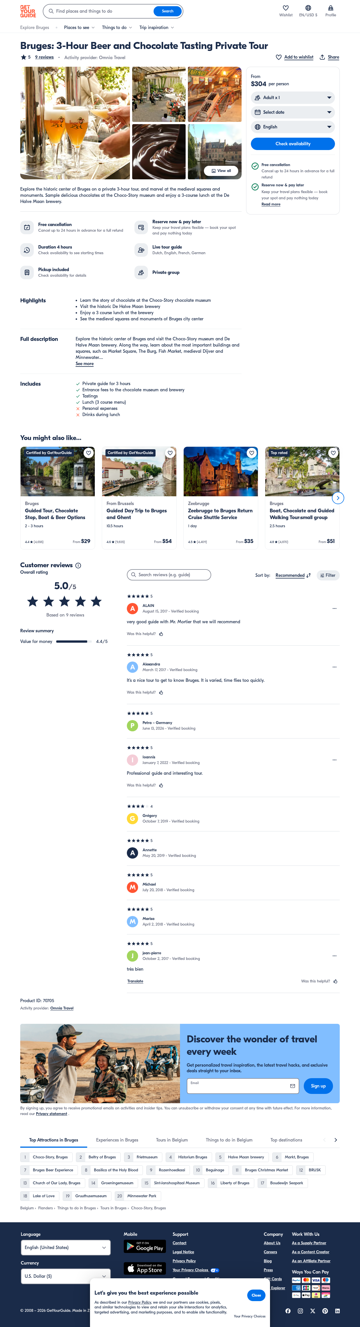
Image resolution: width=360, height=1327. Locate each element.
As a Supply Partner (309, 1243)
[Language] (308, 7)
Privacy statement (51, 1113)
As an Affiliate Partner (311, 1261)
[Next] (338, 498)
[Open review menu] (335, 609)
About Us (272, 1243)
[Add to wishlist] (89, 453)
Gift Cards (273, 1279)
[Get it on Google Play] (145, 1247)
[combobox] (98, 11)
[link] (57, 497)
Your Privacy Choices (191, 1270)
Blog (268, 1261)
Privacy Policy (184, 1261)
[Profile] (330, 7)
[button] (37, 57)
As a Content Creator (310, 1252)
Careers (270, 1252)
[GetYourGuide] (28, 11)
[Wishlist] (285, 7)
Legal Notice (183, 1252)
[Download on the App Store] (145, 1269)
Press (268, 1270)
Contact (179, 1243)
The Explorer (274, 1288)
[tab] (53, 1140)
